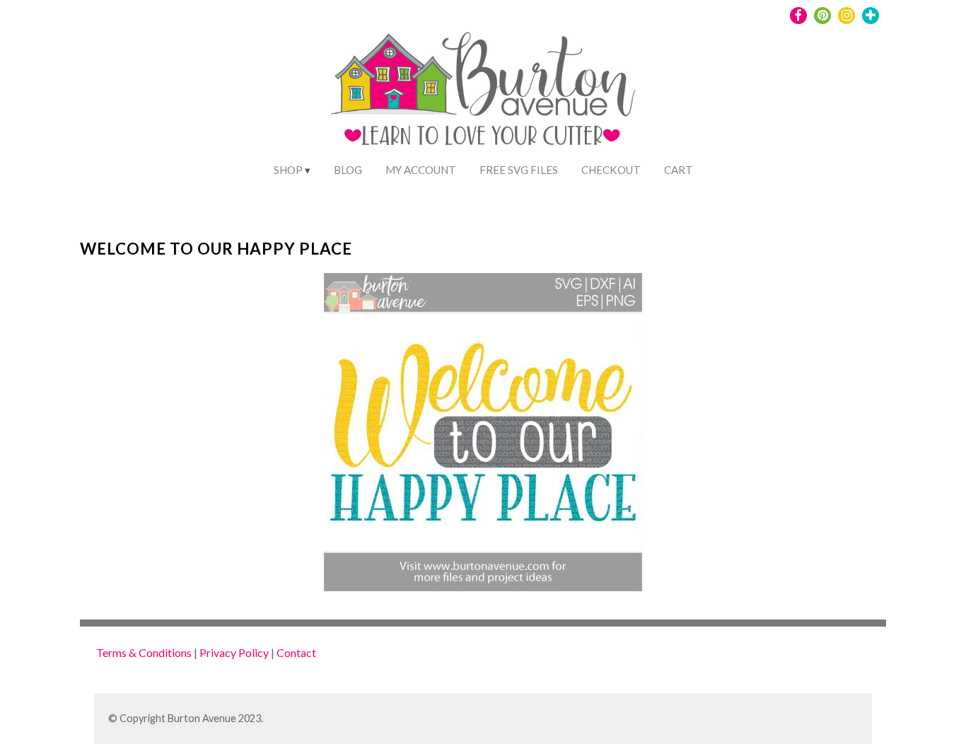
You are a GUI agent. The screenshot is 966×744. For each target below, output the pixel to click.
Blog (348, 169)
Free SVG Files (518, 169)
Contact (296, 652)
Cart (678, 169)
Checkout (611, 169)
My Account (420, 169)
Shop (288, 169)
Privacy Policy (234, 652)
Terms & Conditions (144, 652)
